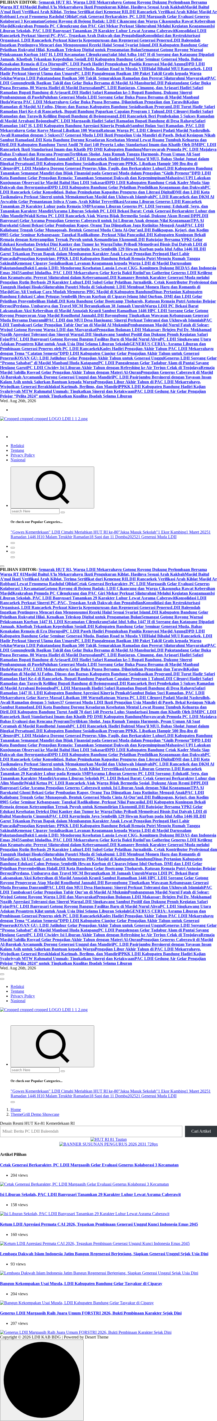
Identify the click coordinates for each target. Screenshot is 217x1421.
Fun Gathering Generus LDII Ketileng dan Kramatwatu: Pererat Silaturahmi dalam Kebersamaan (106, 275)
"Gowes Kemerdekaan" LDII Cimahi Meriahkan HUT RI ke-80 (64, 532)
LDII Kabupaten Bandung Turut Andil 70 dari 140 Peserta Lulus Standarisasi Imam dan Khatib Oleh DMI (103, 144)
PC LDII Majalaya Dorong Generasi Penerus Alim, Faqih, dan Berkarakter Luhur (89, 168)
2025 (132, 537)
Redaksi (17, 445)
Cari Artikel (201, 1131)
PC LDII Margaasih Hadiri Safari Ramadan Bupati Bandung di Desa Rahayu (124, 121)
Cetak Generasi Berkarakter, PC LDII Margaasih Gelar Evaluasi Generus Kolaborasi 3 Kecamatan (89, 1165)
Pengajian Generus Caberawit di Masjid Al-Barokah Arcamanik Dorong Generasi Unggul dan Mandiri (106, 374)
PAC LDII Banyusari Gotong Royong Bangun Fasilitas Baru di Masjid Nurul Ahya (85, 339)
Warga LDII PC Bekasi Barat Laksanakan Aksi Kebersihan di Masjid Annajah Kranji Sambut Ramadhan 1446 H (99, 308)
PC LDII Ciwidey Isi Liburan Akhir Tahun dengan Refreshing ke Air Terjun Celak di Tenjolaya (114, 367)
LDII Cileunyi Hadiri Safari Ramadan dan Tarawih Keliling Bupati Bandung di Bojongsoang (106, 113)
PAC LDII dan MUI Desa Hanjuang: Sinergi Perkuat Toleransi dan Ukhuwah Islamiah (125, 320)
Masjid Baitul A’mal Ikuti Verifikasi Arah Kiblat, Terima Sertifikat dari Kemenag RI (104, 9)
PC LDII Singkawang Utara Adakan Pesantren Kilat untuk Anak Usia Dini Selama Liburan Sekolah (105, 341)
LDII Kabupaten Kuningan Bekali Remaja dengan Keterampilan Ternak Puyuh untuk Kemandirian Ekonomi (103, 237)
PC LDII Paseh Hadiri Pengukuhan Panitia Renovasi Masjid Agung (124, 64)
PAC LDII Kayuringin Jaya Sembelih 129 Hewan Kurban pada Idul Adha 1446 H (123, 249)
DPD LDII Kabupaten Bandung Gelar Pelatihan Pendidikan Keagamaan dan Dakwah (127, 187)
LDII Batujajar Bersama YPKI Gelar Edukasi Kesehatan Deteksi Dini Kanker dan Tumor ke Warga (101, 241)
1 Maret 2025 (197, 532)
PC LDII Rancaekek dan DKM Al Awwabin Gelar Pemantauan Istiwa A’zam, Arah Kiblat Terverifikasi (107, 199)
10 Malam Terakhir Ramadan (64, 537)
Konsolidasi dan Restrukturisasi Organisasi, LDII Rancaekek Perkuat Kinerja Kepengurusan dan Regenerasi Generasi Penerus (100, 37)
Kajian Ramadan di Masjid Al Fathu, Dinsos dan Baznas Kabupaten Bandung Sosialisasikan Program (99, 104)
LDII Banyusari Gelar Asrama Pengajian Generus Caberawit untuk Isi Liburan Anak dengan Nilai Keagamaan (104, 218)
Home (16, 1109)
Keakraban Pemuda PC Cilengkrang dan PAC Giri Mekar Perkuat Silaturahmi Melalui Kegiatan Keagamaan (111, 26)
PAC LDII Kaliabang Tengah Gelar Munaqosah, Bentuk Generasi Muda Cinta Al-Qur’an (102, 227)
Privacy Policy (23, 455)
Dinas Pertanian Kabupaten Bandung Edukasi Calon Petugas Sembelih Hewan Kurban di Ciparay (101, 294)
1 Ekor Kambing (172, 532)
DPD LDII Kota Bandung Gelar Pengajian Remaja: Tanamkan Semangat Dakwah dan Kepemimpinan (105, 175)
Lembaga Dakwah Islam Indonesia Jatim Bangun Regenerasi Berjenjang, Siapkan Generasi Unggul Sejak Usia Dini (104, 1254)
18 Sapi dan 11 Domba (108, 537)
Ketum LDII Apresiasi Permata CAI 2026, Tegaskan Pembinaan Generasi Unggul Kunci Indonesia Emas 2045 (99, 1224)
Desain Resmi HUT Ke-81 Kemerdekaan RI (37, 1123)
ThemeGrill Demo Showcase (35, 1114)
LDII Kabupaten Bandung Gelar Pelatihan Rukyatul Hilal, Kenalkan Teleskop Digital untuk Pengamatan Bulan (104, 47)
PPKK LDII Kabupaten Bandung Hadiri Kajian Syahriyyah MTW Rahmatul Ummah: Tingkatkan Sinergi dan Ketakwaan (103, 389)
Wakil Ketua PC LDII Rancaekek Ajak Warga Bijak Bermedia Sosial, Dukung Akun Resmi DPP (112, 216)
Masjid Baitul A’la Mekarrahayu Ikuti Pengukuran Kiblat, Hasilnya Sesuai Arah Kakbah (104, 7)
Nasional (18, 460)
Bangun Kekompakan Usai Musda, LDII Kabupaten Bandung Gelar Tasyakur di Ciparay (81, 1283)
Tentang (17, 450)
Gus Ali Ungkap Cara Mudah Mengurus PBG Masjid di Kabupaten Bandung (82, 291)
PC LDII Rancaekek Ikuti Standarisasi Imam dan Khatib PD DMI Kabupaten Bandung (108, 147)
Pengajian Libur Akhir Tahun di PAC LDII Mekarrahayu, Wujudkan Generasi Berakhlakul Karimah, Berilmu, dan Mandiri (100, 384)
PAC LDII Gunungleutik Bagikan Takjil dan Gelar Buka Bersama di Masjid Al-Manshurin (108, 80)
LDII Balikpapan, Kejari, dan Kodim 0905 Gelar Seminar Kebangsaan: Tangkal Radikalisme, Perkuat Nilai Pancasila (104, 232)
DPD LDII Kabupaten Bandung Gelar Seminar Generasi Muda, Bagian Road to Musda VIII (102, 66)
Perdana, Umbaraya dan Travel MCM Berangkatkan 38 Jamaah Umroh (79, 306)
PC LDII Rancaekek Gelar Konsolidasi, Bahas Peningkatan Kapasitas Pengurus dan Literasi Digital (105, 189)
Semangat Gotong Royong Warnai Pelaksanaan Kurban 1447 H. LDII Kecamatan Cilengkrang (101, 52)
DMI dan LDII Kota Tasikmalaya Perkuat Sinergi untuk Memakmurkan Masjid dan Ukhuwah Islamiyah (105, 194)
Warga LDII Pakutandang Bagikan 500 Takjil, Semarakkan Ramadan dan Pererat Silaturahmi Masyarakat (110, 78)
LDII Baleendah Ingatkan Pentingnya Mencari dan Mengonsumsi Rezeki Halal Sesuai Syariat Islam (100, 42)
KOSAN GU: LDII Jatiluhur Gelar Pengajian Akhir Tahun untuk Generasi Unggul (89, 358)
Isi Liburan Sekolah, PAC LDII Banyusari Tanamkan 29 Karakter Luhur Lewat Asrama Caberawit (107, 28)
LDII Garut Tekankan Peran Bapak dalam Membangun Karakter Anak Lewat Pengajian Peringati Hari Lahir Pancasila (103, 254)
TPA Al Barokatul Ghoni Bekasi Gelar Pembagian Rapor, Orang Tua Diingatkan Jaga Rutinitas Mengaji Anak (102, 222)
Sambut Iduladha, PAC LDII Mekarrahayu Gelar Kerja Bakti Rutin (81, 272)
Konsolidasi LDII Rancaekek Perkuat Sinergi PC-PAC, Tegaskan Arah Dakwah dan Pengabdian (103, 33)
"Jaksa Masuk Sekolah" (138, 532)
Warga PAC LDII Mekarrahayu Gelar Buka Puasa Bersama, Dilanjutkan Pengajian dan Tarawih (98, 102)
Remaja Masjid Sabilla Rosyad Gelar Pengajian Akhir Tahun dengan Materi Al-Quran (107, 370)
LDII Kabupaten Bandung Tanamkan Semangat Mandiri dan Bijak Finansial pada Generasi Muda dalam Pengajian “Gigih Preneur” (106, 170)
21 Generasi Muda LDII (156, 537)
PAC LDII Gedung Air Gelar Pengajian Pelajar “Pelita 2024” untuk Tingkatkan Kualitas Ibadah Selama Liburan (103, 393)
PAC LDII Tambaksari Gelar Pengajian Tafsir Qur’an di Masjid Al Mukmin (106, 322)
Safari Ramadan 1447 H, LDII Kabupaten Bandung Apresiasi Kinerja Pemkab (102, 123)
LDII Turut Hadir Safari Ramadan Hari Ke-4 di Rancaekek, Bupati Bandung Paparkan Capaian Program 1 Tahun (107, 109)
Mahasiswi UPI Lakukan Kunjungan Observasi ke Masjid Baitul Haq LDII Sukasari (105, 180)
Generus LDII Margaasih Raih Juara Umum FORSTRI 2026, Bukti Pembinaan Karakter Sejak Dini (91, 1313)
